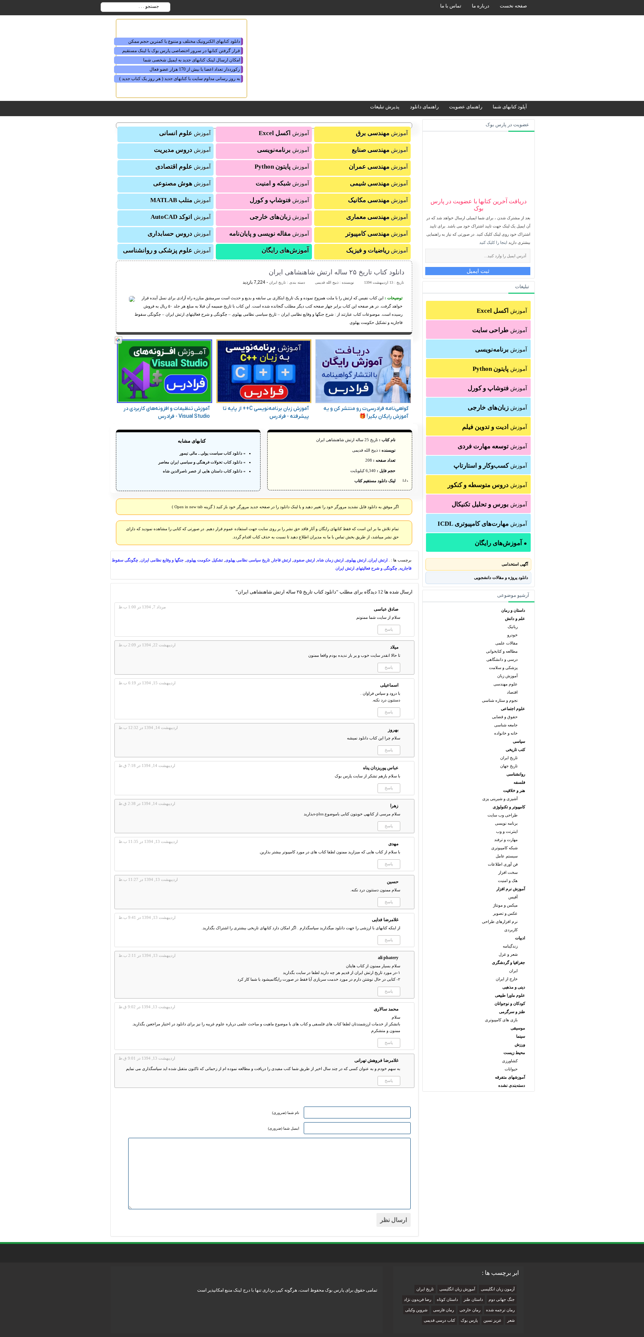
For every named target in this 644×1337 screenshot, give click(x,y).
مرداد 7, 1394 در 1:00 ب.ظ (142, 607)
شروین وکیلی (416, 1310)
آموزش (502, 310)
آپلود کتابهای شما (510, 106)
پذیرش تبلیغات (385, 106)
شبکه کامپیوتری (504, 848)
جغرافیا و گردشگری (508, 962)
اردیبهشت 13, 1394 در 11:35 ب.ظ (148, 841)
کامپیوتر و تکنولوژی (509, 807)
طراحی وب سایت (502, 815)
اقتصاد (512, 692)
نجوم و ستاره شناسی (500, 700)
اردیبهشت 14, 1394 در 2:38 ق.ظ (147, 803)
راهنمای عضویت (465, 106)
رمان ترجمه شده (500, 1310)
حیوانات (511, 1069)
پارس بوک (469, 1320)
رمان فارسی (443, 1310)
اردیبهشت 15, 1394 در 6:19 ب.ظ (147, 683)
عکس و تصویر (505, 913)
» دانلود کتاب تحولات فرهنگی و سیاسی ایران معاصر (202, 462)
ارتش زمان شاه (330, 560)
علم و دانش (515, 618)
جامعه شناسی (506, 725)
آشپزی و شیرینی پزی (500, 798)
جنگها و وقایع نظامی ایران (162, 560)
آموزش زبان (507, 676)
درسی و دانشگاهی (502, 659)
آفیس (513, 897)
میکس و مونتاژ (505, 905)
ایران (513, 970)
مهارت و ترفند (506, 839)
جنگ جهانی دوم (502, 1300)
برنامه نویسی (506, 823)
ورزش (520, 1044)
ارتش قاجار (281, 560)
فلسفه (519, 782)
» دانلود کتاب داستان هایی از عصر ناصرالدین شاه (204, 471)
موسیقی (518, 1028)
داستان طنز (473, 1300)
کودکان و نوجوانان (510, 1003)
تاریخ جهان (509, 766)
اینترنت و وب (507, 831)
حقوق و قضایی (505, 716)
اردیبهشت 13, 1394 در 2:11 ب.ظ (147, 955)
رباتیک (513, 626)
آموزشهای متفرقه (510, 1077)
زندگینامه (510, 946)
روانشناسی (515, 774)
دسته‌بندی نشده (511, 1085)
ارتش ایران (378, 560)
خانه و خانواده (506, 733)
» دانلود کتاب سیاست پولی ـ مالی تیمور (213, 453)
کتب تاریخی (515, 749)
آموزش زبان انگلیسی (457, 1289)
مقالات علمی (506, 643)
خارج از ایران (507, 979)
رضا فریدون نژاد (417, 1300)
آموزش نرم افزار (510, 888)
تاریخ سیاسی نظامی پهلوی (247, 560)
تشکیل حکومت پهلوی (204, 560)
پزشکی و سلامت (503, 667)
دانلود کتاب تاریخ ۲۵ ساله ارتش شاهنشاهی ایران (336, 272)
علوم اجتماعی (513, 708)
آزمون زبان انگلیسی (498, 1289)
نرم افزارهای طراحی (500, 921)
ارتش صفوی (304, 560)
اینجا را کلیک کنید (493, 242)
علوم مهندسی (505, 684)
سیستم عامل (507, 856)
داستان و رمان (513, 610)
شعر (511, 1320)
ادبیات (520, 938)
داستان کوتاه (447, 1300)
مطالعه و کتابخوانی (502, 651)
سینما (520, 1036)
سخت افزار (508, 872)
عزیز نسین (492, 1320)
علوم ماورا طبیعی (510, 995)
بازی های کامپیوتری (501, 1020)
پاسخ (389, 629)
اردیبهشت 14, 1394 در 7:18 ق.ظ (147, 765)
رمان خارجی (470, 1310)
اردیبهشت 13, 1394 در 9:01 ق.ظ (147, 1058)
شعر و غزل (508, 954)
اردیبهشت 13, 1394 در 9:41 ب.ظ (147, 917)
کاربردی (511, 929)
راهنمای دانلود (424, 106)
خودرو (512, 635)
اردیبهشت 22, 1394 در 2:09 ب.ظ (147, 645)
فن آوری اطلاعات (503, 864)
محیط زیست (514, 1052)
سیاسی (519, 741)
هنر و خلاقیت (514, 790)
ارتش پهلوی (356, 560)
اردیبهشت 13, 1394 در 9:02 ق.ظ (147, 1007)
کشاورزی (510, 1061)
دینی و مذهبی (513, 987)
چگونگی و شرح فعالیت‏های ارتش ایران (366, 568)
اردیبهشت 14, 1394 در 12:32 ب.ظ (148, 727)
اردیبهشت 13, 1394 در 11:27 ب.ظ (148, 879)
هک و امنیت (508, 880)
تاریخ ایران (509, 757)
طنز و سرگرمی (512, 1011)
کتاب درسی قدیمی (439, 1320)
